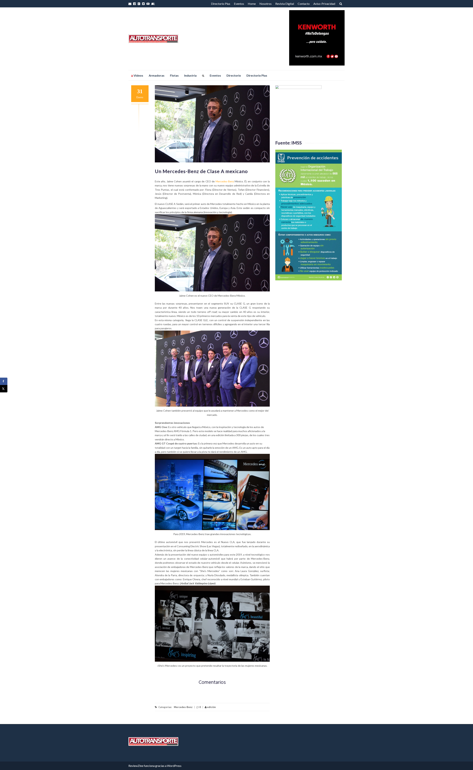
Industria (190, 75)
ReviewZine (135, 765)
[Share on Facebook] (3, 381)
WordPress (174, 765)
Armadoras (156, 75)
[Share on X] (3, 388)
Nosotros (265, 3)
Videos (138, 75)
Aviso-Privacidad (324, 3)
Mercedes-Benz (225, 181)
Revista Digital (284, 3)
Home (252, 3)
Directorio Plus (220, 3)
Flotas (174, 75)
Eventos (239, 3)
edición (211, 707)
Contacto (304, 3)
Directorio (234, 75)
